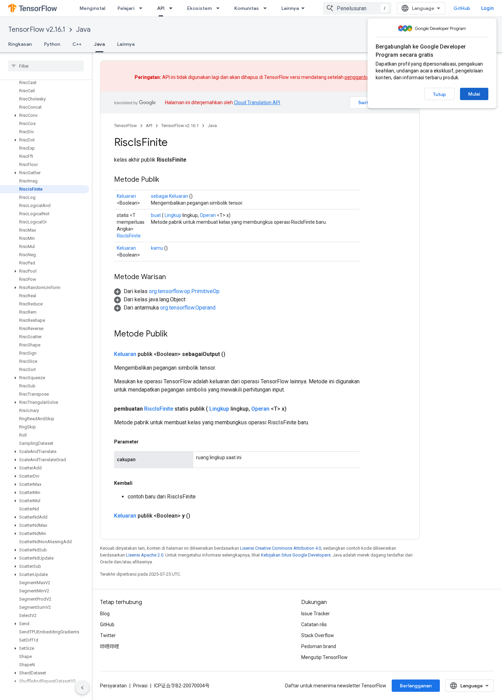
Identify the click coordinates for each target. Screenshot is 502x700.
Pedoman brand (318, 646)
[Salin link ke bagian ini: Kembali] (139, 483)
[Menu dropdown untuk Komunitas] (267, 8)
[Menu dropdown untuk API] (173, 8)
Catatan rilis (314, 624)
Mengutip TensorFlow (324, 657)
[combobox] (357, 8)
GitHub (462, 8)
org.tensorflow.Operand (187, 307)
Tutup (439, 94)
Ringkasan (20, 44)
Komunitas (246, 8)
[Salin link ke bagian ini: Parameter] (145, 442)
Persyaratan (113, 685)
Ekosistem (199, 8)
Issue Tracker (315, 613)
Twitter (108, 635)
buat (156, 215)
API (161, 8)
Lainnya (290, 8)
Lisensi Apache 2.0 (144, 555)
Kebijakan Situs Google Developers (296, 555)
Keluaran (126, 196)
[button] (44, 115)
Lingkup (173, 215)
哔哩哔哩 (109, 646)
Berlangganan (416, 686)
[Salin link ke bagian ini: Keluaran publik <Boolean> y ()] (198, 516)
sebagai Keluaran (169, 196)
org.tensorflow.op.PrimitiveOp (184, 291)
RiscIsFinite (129, 235)
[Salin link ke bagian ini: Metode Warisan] (173, 277)
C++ (77, 44)
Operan (208, 215)
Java (83, 29)
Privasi (140, 685)
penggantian (358, 77)
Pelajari (126, 8)
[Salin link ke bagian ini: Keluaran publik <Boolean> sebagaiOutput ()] (233, 354)
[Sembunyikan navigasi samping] (82, 688)
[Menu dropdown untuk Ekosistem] (220, 8)
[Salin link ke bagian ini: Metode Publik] (166, 180)
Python (52, 44)
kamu (157, 248)
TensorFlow (125, 125)
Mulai (474, 94)
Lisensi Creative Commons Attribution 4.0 (280, 548)
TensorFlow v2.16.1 (36, 29)
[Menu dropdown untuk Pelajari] (143, 8)
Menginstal (92, 8)
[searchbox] (46, 65)
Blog (105, 613)
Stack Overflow (317, 635)
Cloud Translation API (257, 102)
